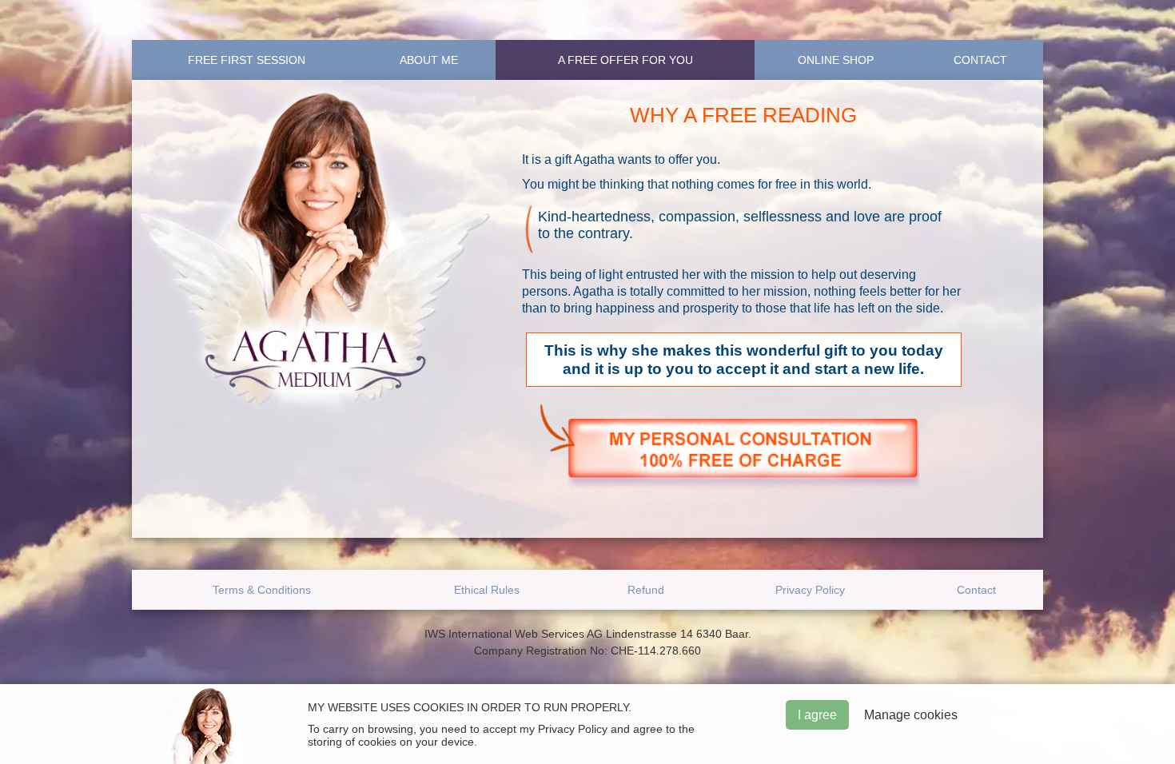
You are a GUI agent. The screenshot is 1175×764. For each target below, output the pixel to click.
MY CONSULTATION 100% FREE (744, 454)
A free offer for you (625, 60)
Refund (645, 589)
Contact (980, 60)
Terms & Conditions (262, 589)
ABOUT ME (429, 60)
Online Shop (836, 60)
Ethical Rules (487, 589)
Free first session (246, 60)
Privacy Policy (810, 589)
